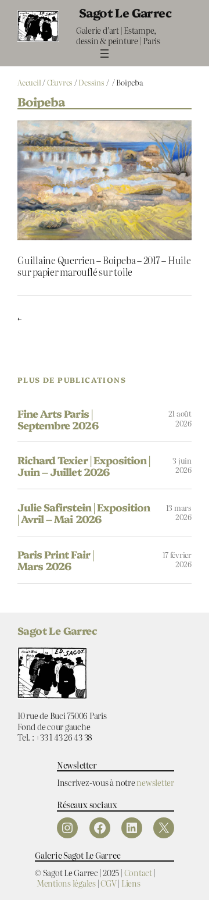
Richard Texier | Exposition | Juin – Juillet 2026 (83, 465)
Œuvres (60, 82)
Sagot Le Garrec (125, 12)
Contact (138, 872)
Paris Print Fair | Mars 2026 (55, 559)
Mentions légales (66, 883)
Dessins (91, 82)
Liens (130, 883)
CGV (108, 883)
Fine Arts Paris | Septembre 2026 (57, 419)
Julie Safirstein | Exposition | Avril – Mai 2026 (83, 512)
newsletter (155, 782)
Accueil (29, 82)
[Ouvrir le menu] (104, 54)
